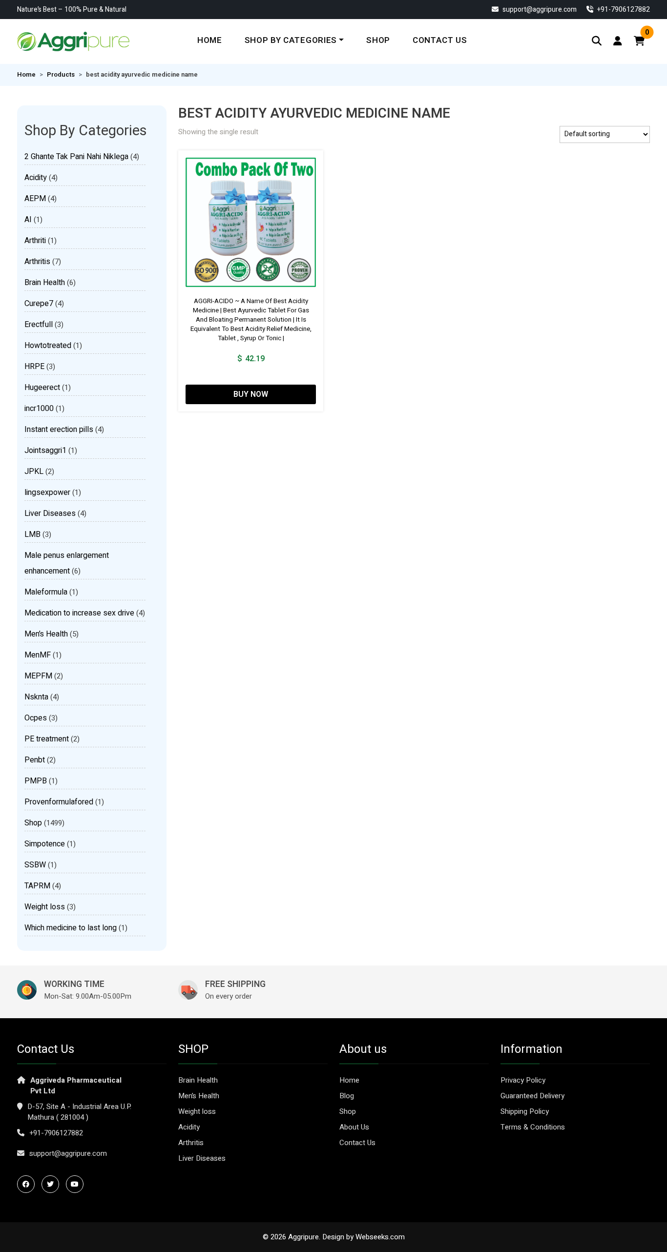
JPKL (33, 471)
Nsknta (36, 697)
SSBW (35, 865)
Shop (378, 40)
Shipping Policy (524, 1111)
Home (209, 40)
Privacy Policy (522, 1080)
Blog (346, 1095)
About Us (354, 1127)
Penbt (34, 760)
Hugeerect (42, 387)
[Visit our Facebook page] (28, 1184)
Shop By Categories (291, 40)
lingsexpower (47, 492)
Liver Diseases (50, 513)
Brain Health (44, 282)
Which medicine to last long (70, 928)
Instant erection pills (58, 429)
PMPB (35, 781)
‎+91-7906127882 (623, 9)
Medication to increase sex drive (79, 613)
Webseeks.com (380, 1236)
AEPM (35, 199)
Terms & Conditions (532, 1127)
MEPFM (38, 676)
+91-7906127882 (56, 1133)
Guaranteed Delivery (532, 1095)
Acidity (35, 178)
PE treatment (46, 739)
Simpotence (44, 844)
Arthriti (35, 240)
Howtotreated (47, 345)
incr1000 (39, 408)
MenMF (37, 655)
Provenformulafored (58, 802)
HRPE (34, 366)
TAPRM (37, 886)
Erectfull (38, 324)
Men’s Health (46, 634)
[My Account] (617, 41)
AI (28, 220)
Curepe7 (38, 303)
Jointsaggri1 (45, 450)
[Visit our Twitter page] (53, 1184)
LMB (32, 534)
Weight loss (44, 907)
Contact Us (440, 40)
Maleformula (45, 592)
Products (61, 75)
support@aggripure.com (539, 9)
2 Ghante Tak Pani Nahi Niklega (76, 157)
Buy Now (250, 394)
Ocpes (35, 718)
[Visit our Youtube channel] (77, 1184)
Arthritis (37, 261)
